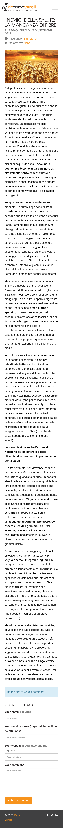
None (27, 43)
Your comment (14, 765)
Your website (26, 748)
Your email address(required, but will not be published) (31, 729)
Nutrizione (30, 38)
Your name (18, 711)
